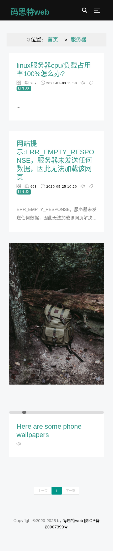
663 (33, 186)
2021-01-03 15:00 (61, 83)
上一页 (43, 490)
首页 (53, 39)
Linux (24, 88)
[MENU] (96, 10)
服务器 (78, 39)
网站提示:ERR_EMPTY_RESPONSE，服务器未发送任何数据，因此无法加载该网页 (55, 160)
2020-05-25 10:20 (61, 186)
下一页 (70, 490)
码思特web (73, 520)
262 (33, 83)
